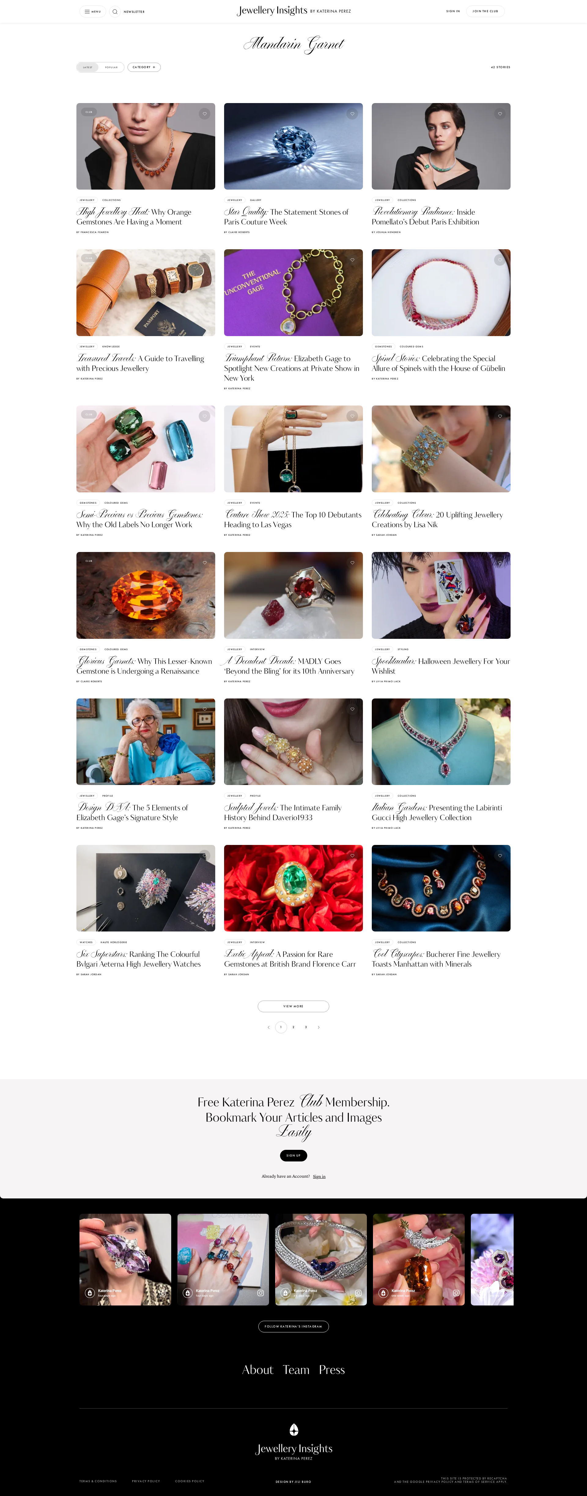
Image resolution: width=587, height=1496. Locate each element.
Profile (107, 795)
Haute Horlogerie (114, 942)
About (258, 1370)
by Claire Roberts (237, 232)
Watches (86, 942)
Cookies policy (189, 1481)
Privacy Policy (146, 1481)
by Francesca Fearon (92, 232)
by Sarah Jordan (384, 534)
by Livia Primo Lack (386, 681)
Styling (403, 649)
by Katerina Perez (89, 378)
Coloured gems (411, 346)
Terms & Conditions (98, 1481)
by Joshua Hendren (386, 232)
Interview (257, 649)
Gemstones (383, 346)
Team (296, 1370)
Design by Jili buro (294, 1482)
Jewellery (87, 200)
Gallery (255, 200)
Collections (111, 200)
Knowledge (111, 346)
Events (255, 346)
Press (332, 1370)
